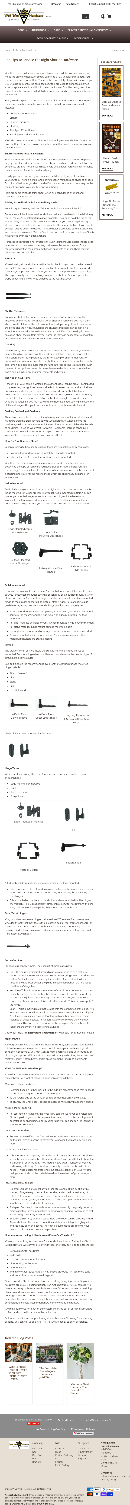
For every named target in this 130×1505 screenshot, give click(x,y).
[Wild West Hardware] (24, 16)
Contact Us (84, 1448)
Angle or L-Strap (29, 869)
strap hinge (66, 271)
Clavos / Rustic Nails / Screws (88, 30)
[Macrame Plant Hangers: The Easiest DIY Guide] (80, 1361)
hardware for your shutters (47, 1241)
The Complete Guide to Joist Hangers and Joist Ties (48, 1373)
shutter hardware (24, 91)
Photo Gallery (72, 4)
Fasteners (37, 1448)
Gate (34, 1458)
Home (7, 50)
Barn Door (37, 1455)
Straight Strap (73, 862)
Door (34, 1452)
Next (123, 50)
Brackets (36, 1462)
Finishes (59, 1462)
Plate (73, 830)
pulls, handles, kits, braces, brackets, (48, 1271)
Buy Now (107, 115)
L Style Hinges (19, 717)
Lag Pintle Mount (19, 714)
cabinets (43, 1295)
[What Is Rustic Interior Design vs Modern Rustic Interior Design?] (18, 1352)
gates (53, 1295)
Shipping (82, 1458)
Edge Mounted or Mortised (28, 821)
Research (56, 4)
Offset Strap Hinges (46, 717)
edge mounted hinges (22, 496)
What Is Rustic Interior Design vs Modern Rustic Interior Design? (18, 1372)
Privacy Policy (85, 1452)
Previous (115, 50)
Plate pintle (12, 733)
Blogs (58, 1452)
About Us (60, 1448)
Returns (82, 1455)
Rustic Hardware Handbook (24, 50)
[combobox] (63, 16)
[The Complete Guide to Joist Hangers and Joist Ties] (49, 1353)
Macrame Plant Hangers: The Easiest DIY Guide (79, 1389)
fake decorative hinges (18, 933)
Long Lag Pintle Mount (77, 715)
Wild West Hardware (22, 1489)
